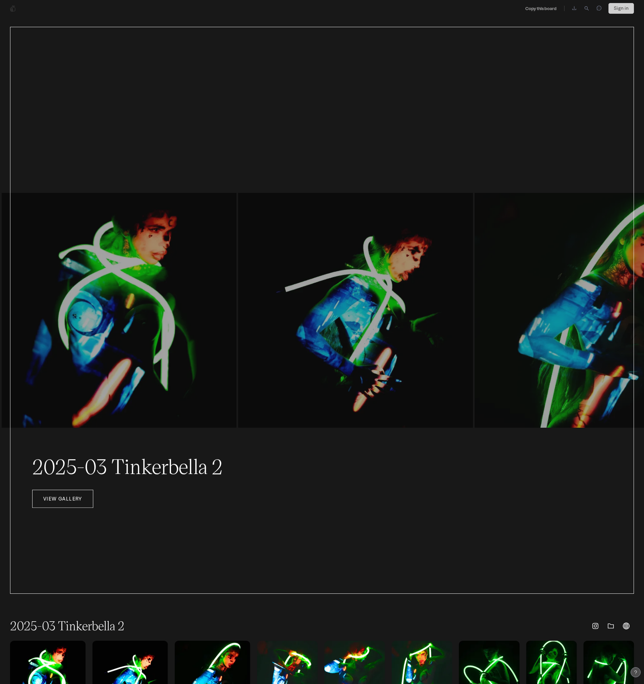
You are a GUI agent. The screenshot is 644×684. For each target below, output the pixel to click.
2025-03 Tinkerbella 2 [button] (127, 466)
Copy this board (540, 8)
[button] (595, 626)
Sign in (621, 8)
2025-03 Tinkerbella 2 (67, 625)
